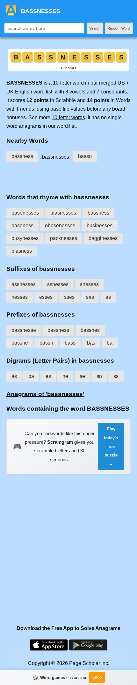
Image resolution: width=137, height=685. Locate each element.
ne (65, 376)
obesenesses (60, 225)
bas (91, 343)
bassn (46, 343)
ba (109, 343)
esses (46, 297)
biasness (21, 251)
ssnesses (57, 284)
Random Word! (119, 28)
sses (69, 297)
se (82, 376)
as (14, 376)
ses (90, 297)
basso (85, 156)
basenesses (25, 213)
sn (99, 376)
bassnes (90, 330)
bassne (19, 343)
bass (70, 343)
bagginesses (103, 238)
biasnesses (63, 213)
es (108, 297)
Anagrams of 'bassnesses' (45, 394)
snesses (89, 284)
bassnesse (23, 330)
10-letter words (68, 117)
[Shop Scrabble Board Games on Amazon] (68, 69)
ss (116, 376)
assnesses (23, 284)
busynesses (25, 238)
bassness (22, 156)
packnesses (63, 238)
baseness (22, 225)
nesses (19, 297)
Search (94, 28)
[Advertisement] (68, 176)
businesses (99, 225)
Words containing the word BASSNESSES (67, 408)
